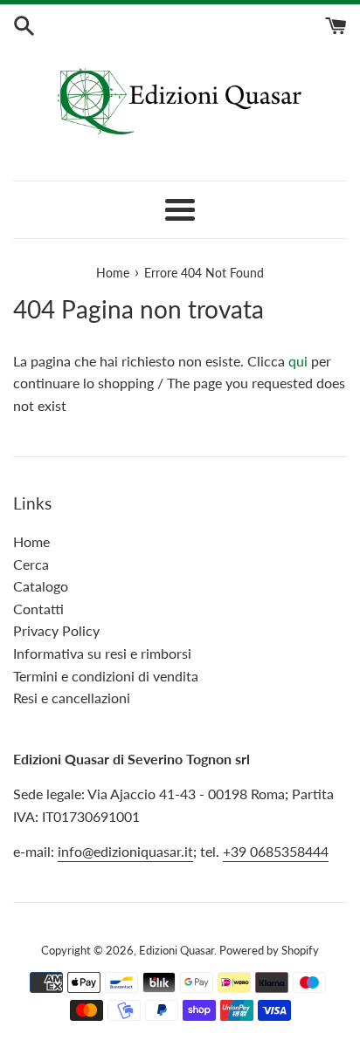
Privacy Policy (56, 630)
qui (298, 360)
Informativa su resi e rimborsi (102, 653)
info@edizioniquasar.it (125, 851)
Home (31, 541)
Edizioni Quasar (176, 950)
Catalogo (40, 586)
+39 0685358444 (276, 851)
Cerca (31, 564)
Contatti (38, 608)
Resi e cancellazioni (71, 697)
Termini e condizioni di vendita (105, 675)
